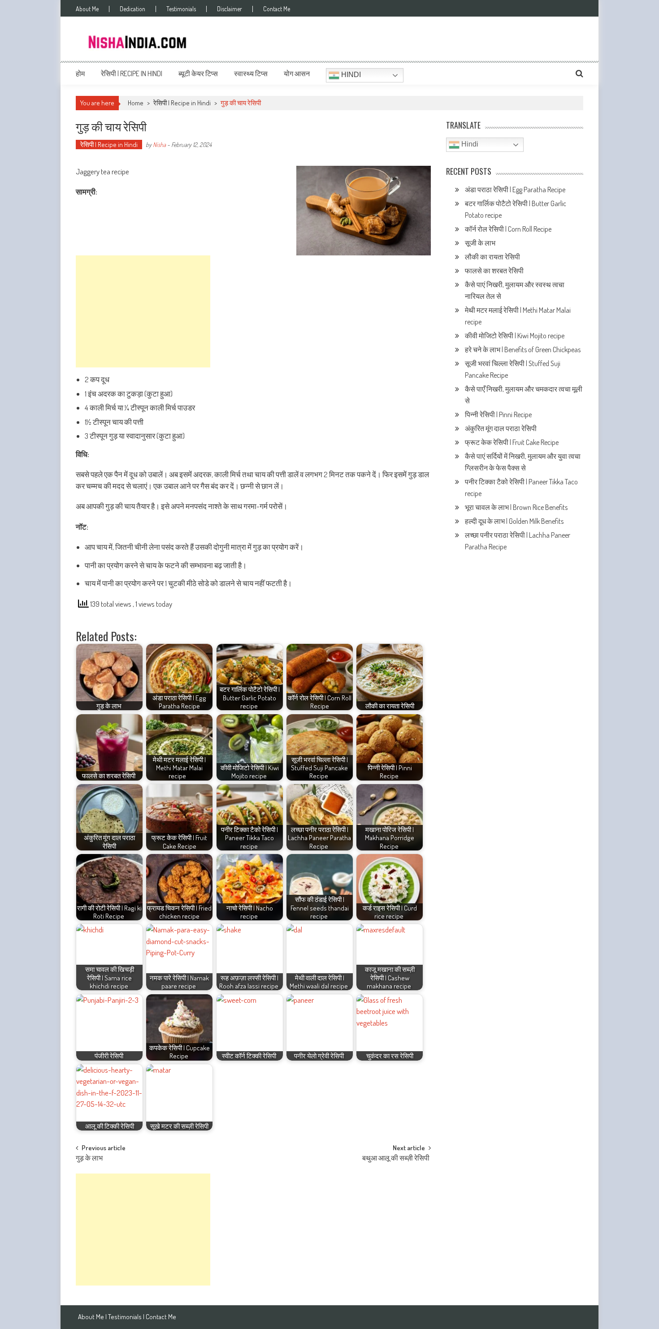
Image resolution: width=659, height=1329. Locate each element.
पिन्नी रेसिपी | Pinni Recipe (499, 414)
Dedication (132, 9)
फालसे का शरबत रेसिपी (495, 270)
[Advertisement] (143, 311)
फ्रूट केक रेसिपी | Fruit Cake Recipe (512, 442)
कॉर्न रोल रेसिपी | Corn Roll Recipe (508, 228)
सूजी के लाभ (481, 242)
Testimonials (181, 9)
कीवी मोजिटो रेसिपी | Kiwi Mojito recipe (515, 335)
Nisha (159, 144)
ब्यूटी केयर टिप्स (198, 73)
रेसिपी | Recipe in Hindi (131, 73)
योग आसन (297, 73)
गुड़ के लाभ (90, 1158)
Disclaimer (229, 9)
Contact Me (276, 9)
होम (80, 73)
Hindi (350, 74)
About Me (87, 9)
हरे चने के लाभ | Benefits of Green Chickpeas (523, 349)
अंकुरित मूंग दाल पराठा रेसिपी (501, 428)
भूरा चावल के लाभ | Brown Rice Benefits (517, 507)
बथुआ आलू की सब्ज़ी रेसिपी (396, 1158)
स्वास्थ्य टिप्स (251, 73)
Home (135, 103)
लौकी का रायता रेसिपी (492, 256)
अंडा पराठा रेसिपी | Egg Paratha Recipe (515, 189)
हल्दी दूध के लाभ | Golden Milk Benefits (515, 521)
